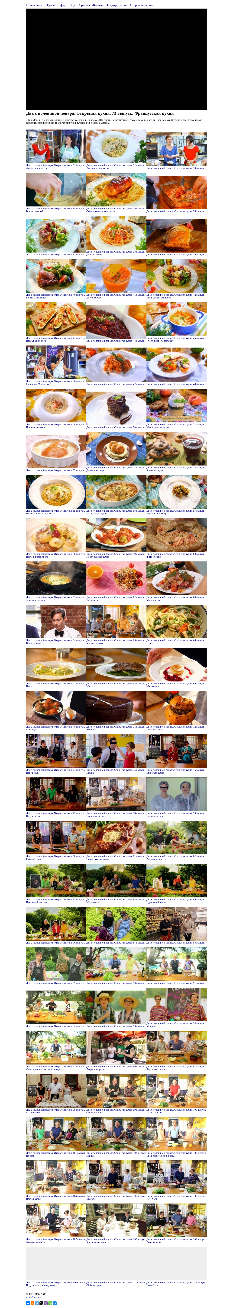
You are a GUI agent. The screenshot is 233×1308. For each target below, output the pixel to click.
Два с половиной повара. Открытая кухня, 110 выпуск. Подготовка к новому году (56, 1284)
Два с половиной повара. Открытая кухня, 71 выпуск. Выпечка (115, 728)
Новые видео (35, 5)
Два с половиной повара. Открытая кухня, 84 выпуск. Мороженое (115, 901)
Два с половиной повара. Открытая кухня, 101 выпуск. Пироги (56, 1154)
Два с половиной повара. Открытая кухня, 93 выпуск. (115, 1026)
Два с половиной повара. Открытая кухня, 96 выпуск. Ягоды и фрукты (115, 1068)
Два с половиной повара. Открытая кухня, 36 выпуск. (175, 211)
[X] (41, 1303)
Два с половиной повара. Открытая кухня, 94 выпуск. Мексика (175, 1024)
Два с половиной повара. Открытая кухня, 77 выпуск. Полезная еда (55, 814)
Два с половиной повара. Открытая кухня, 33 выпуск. (175, 168)
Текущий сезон (117, 5)
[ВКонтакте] (28, 1303)
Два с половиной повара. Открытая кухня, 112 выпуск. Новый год (176, 1284)
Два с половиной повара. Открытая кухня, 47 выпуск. (115, 384)
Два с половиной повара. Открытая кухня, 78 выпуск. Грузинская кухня (115, 814)
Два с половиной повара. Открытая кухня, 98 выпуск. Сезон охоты (55, 1111)
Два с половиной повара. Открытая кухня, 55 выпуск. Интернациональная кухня (55, 512)
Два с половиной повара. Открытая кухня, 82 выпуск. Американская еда (175, 857)
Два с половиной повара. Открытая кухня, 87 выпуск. (115, 942)
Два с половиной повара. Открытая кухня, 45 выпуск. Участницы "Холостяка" (175, 339)
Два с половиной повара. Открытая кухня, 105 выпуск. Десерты (116, 1197)
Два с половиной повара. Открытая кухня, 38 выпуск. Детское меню (115, 253)
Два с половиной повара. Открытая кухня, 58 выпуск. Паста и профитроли (55, 555)
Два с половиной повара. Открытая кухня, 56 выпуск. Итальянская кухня (115, 512)
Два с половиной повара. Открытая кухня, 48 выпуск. (175, 384)
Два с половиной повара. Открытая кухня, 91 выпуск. (175, 983)
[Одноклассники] (32, 1303)
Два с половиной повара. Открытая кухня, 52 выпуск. (55, 470)
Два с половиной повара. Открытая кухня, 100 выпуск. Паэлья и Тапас (176, 1111)
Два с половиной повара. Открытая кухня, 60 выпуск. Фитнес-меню (175, 555)
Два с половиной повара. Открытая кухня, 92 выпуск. (55, 1026)
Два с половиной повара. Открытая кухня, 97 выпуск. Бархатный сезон (175, 1068)
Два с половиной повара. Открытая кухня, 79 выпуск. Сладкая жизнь (175, 814)
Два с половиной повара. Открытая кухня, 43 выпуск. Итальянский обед (55, 339)
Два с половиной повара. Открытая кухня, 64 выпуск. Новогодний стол (55, 641)
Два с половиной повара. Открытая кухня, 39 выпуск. (175, 254)
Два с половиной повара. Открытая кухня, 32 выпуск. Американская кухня (115, 166)
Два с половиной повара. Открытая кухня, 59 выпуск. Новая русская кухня (115, 555)
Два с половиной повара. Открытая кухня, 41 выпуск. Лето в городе (115, 296)
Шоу (71, 5)
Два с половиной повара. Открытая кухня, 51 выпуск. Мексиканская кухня (175, 426)
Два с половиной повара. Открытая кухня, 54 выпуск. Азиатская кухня (175, 469)
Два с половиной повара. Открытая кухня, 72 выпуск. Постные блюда (175, 728)
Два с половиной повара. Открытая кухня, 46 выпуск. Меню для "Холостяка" (55, 382)
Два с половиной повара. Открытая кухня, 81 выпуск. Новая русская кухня (115, 857)
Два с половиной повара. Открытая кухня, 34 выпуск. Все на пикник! (55, 210)
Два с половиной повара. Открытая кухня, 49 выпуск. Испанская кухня (55, 426)
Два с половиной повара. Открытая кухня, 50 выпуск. (115, 427)
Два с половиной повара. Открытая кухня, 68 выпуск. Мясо (115, 685)
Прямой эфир (56, 5)
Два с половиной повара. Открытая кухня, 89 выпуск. (55, 983)
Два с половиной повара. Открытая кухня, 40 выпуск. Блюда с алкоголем (55, 296)
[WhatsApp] (50, 1303)
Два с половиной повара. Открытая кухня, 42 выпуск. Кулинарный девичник (175, 296)
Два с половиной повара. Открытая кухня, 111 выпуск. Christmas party (116, 1284)
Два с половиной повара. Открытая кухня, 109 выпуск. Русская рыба (176, 1240)
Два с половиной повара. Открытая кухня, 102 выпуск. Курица (116, 1154)
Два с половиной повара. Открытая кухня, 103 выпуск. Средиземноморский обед (176, 1154)
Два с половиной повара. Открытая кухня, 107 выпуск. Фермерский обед (56, 1240)
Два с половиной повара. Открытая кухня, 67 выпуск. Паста (55, 685)
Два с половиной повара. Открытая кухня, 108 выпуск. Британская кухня (116, 1240)
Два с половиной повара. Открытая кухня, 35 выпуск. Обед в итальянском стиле (115, 210)
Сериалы (84, 5)
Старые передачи (142, 5)
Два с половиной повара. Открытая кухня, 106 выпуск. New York (176, 1197)
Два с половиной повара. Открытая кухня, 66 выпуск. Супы (175, 641)
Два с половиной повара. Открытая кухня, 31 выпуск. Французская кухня (55, 166)
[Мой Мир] (55, 1303)
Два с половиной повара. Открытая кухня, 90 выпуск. (115, 983)
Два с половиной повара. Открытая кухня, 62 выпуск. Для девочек (115, 598)
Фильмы (98, 5)
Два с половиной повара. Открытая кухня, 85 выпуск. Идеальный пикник (175, 901)
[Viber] (46, 1303)
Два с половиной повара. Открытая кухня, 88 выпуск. (175, 942)
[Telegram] (37, 1303)
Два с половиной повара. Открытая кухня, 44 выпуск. (115, 340)
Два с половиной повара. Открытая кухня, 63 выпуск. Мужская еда (175, 598)
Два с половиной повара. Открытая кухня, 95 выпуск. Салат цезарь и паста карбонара (55, 1068)
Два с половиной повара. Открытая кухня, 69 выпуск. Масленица (175, 685)
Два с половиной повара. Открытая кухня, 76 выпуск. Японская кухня (175, 771)
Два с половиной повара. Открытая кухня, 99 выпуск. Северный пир (115, 1111)
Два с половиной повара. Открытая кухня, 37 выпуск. (55, 254)
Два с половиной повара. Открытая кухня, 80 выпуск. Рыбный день (55, 857)
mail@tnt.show (33, 1297)
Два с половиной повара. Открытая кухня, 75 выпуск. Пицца (115, 771)
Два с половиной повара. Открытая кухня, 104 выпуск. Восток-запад (56, 1197)
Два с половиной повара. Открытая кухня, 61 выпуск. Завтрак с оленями (55, 598)
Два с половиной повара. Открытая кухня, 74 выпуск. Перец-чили (55, 771)
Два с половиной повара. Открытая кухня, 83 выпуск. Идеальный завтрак (55, 901)
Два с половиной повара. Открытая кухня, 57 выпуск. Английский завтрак (175, 512)
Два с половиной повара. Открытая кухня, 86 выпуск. (55, 942)
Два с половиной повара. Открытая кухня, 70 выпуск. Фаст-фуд (55, 728)
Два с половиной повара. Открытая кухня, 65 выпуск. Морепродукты (115, 641)
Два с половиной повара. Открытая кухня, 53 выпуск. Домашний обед (115, 469)
